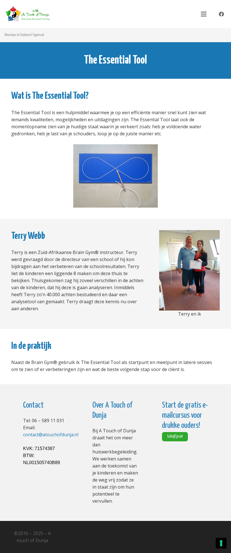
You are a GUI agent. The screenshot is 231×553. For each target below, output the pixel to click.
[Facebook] (221, 14)
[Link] (27, 14)
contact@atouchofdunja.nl (50, 434)
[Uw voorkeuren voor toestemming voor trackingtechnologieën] (221, 543)
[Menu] (203, 14)
